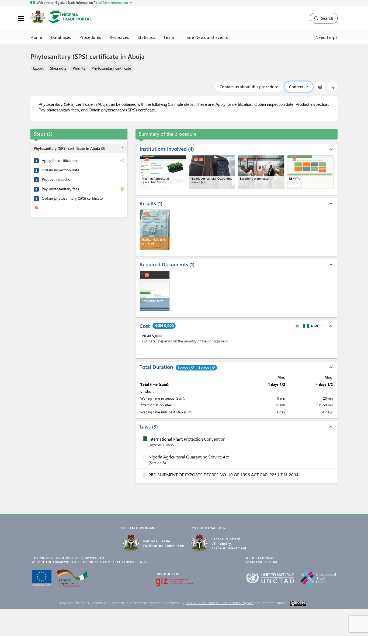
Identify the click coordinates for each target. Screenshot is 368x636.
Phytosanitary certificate (111, 68)
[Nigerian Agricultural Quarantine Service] (163, 172)
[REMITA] (310, 172)
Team (169, 37)
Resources (119, 37)
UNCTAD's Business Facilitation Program (220, 603)
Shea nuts (58, 68)
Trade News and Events (205, 37)
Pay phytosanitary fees (60, 189)
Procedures (90, 37)
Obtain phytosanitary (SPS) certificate (72, 198)
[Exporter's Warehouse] (261, 172)
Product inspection (57, 179)
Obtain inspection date (60, 170)
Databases (61, 37)
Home (36, 37)
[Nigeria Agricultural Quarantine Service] (212, 172)
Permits (79, 68)
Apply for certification (59, 160)
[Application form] (155, 291)
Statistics (146, 37)
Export (38, 68)
